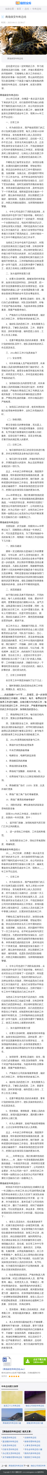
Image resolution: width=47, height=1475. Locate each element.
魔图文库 (18, 1472)
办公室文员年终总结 (11, 1453)
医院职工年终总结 (32, 1457)
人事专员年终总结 (32, 1445)
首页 (19, 9)
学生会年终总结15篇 (33, 1449)
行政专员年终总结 (10, 1449)
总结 (27, 9)
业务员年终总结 (9, 1445)
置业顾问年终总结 (10, 1441)
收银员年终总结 (9, 1438)
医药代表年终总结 (32, 1453)
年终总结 (36, 9)
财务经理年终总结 (32, 1441)
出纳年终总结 (30, 1438)
